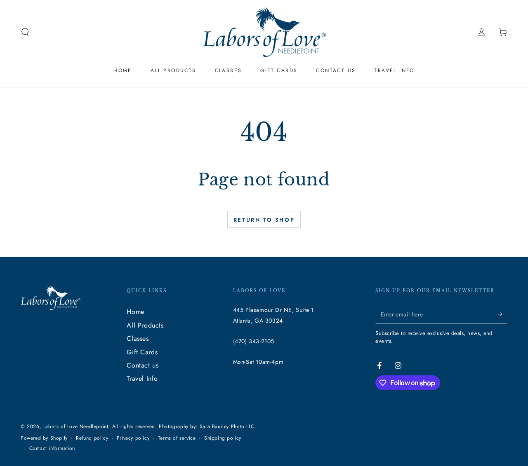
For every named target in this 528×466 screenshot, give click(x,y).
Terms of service (177, 438)
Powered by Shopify (44, 438)
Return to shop (264, 220)
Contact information (52, 448)
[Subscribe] (502, 314)
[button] (25, 32)
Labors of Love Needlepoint (75, 426)
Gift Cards (142, 352)
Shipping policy (222, 438)
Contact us (142, 365)
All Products (145, 325)
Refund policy (92, 438)
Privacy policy (133, 438)
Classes (137, 338)
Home (135, 311)
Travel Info (142, 378)
